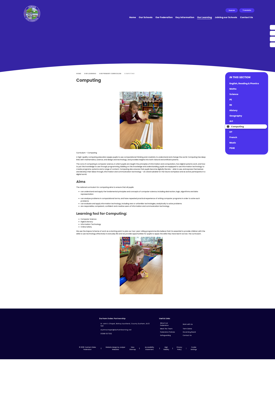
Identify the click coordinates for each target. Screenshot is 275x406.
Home (78, 73)
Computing (129, 73)
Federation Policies (167, 332)
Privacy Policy (179, 348)
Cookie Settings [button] (194, 348)
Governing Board (189, 332)
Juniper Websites (118, 348)
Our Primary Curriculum (110, 73)
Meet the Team (166, 329)
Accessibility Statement (149, 348)
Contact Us (187, 335)
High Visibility (166, 348)
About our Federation (164, 324)
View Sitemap (132, 348)
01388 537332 (106, 334)
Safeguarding (165, 335)
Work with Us (188, 324)
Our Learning (90, 73)
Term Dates (187, 329)
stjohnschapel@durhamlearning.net (116, 330)
